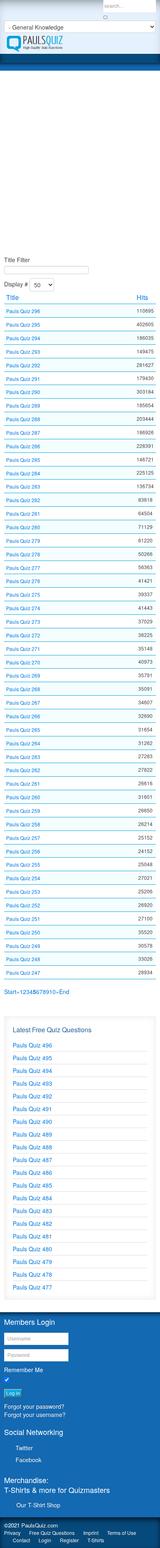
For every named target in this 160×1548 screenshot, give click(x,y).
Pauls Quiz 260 (23, 797)
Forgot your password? (34, 1406)
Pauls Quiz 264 (23, 743)
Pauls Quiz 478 (32, 1274)
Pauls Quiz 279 (23, 540)
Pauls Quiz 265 (23, 729)
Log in (13, 1393)
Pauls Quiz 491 (32, 1109)
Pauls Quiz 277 (23, 567)
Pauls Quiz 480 (32, 1249)
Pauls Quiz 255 (23, 864)
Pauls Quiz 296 (23, 310)
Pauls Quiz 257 (23, 837)
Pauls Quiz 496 (32, 1045)
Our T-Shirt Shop (38, 1505)
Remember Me (23, 1370)
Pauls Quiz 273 (23, 621)
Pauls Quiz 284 (23, 472)
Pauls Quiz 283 (23, 486)
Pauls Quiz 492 (32, 1096)
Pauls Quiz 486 (32, 1172)
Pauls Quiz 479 (32, 1261)
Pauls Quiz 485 (32, 1185)
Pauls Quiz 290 (23, 391)
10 (52, 991)
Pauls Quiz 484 (32, 1198)
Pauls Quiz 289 (23, 405)
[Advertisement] (80, 163)
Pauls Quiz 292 (23, 365)
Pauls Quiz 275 (23, 594)
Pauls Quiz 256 (23, 850)
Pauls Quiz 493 (32, 1083)
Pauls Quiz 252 (23, 905)
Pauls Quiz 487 (32, 1160)
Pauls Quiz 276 (23, 580)
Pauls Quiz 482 (32, 1223)
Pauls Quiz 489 (32, 1134)
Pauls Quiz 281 (23, 513)
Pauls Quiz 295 (23, 324)
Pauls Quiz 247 (23, 972)
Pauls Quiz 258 (23, 824)
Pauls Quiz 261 (23, 783)
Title (12, 297)
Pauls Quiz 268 (23, 688)
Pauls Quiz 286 (23, 446)
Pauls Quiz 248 (23, 958)
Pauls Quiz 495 (32, 1058)
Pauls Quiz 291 (23, 378)
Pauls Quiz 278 (23, 554)
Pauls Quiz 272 (23, 635)
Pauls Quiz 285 (23, 459)
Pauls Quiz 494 (32, 1070)
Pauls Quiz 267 (23, 702)
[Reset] (105, 17)
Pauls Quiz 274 (23, 607)
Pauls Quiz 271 (23, 648)
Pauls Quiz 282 (23, 499)
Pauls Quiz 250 (23, 932)
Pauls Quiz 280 (23, 527)
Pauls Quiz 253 (23, 891)
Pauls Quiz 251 (23, 918)
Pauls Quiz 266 (23, 716)
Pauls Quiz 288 (23, 418)
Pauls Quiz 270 (23, 661)
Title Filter (17, 260)
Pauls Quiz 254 (23, 877)
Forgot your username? (35, 1414)
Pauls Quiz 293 (23, 351)
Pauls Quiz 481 (32, 1236)
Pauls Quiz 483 (32, 1211)
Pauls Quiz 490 (32, 1121)
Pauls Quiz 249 (23, 945)
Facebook (28, 1460)
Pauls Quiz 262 (23, 769)
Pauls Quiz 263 (23, 756)
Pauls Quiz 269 (23, 675)
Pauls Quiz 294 (23, 338)
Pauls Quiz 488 (32, 1147)
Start (10, 991)
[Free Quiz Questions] (80, 43)
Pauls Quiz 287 (23, 432)
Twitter (24, 1448)
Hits (142, 297)
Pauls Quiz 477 (32, 1287)
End (64, 991)
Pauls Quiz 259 (23, 810)
